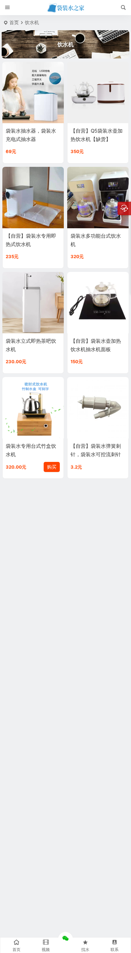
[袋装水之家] (65, 8)
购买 (51, 467)
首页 (14, 22)
